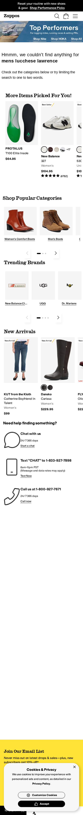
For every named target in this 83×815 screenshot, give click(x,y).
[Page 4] (48, 317)
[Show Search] (57, 16)
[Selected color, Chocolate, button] (44, 387)
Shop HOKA (58, 38)
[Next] (56, 253)
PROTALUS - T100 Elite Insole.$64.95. (21, 131)
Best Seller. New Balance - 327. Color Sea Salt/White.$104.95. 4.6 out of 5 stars (57, 139)
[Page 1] (39, 253)
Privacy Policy (41, 783)
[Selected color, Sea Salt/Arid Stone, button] (80, 149)
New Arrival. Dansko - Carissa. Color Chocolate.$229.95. (58, 374)
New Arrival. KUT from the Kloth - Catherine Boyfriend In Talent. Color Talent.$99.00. (21, 376)
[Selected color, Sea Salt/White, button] (44, 149)
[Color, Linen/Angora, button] (56, 149)
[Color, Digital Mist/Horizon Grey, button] (63, 149)
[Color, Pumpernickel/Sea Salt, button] (50, 149)
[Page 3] (45, 253)
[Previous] (27, 253)
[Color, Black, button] (50, 387)
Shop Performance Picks (47, 8)
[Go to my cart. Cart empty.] (66, 16)
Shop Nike (40, 38)
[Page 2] (42, 253)
